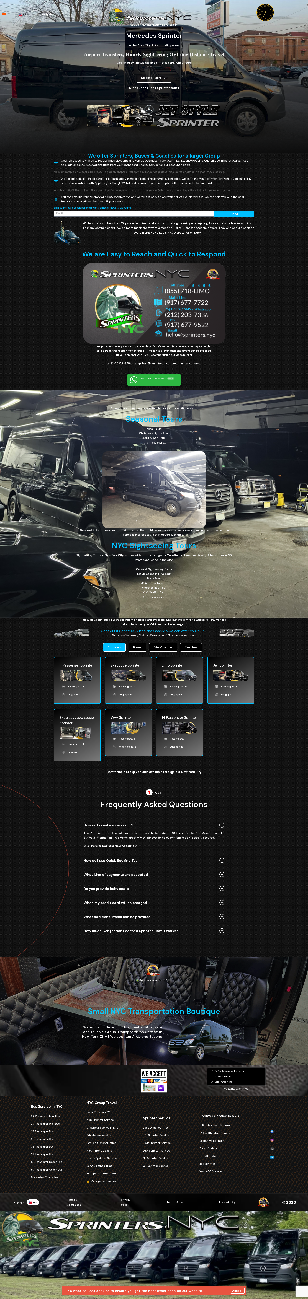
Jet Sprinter (222, 665)
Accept (237, 1291)
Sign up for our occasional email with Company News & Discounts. (93, 207)
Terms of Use (175, 1202)
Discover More (151, 78)
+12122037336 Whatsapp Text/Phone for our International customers (154, 363)
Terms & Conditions (74, 1202)
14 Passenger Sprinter (179, 717)
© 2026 (289, 1202)
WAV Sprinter (121, 717)
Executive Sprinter (126, 665)
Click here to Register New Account (109, 846)
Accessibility (227, 1202)
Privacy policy (125, 1202)
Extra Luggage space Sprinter (77, 720)
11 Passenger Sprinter (77, 665)
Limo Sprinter (173, 665)
